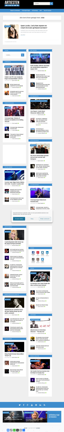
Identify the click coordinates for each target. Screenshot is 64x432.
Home (25, 428)
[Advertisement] (14, 154)
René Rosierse (41, 114)
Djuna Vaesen (15, 80)
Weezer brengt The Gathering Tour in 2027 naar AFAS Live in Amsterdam (43, 76)
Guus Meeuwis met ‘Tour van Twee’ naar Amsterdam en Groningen (17, 320)
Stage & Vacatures (15, 14)
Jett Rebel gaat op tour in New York (13, 419)
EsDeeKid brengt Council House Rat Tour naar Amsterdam (16, 276)
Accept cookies (19, 218)
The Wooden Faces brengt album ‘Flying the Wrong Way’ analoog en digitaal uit (43, 339)
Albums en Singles (35, 319)
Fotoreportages (26, 10)
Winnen (24, 14)
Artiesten (38, 14)
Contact (38, 428)
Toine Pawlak (14, 123)
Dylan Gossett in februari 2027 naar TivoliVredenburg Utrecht (17, 258)
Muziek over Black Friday (42, 305)
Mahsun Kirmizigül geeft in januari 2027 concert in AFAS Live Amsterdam (17, 284)
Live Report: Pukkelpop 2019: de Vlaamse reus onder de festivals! (41, 120)
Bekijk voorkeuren (44, 218)
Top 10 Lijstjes (47, 10)
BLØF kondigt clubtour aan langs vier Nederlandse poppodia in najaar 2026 (39, 67)
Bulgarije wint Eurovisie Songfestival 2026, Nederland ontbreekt (16, 191)
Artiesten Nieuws (41, 70)
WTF (41, 10)
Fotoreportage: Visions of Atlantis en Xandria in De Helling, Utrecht (14, 119)
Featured (33, 189)
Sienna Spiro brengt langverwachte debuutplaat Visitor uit (17, 363)
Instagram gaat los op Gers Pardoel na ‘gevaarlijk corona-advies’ (17, 93)
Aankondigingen (35, 55)
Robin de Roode (15, 95)
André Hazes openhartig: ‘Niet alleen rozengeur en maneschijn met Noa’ (42, 175)
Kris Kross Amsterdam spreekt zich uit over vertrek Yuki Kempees (39, 157)
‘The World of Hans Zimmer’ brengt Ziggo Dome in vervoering (16, 136)
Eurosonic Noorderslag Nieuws (39, 101)
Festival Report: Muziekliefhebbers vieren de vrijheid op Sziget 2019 (42, 130)
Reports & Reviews (15, 10)
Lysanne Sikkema (41, 133)
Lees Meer (23, 34)
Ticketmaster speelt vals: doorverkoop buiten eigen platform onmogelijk (16, 329)
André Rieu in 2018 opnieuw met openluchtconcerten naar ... (34, 420)
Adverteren (31, 14)
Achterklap (35, 10)
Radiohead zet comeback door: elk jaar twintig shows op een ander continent (43, 166)
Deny (32, 218)
